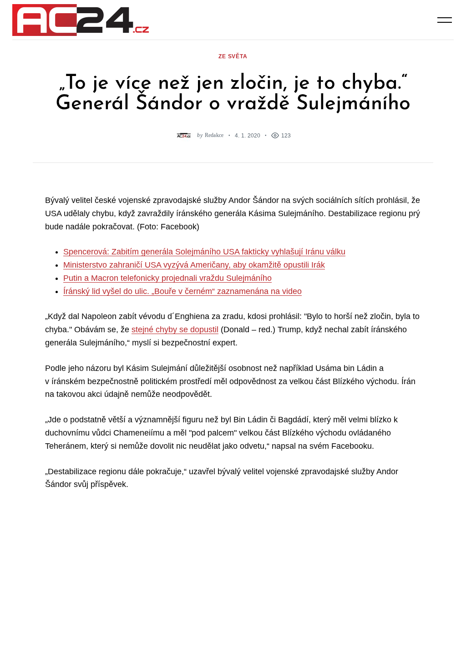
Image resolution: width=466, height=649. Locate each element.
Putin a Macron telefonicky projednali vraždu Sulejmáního (167, 278)
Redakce (214, 135)
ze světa (233, 56)
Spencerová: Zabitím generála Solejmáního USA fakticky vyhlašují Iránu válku (204, 251)
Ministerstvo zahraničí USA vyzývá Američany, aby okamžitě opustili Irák (194, 264)
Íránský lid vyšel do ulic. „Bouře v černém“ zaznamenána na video (182, 291)
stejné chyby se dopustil (175, 329)
